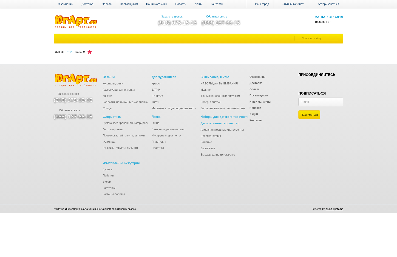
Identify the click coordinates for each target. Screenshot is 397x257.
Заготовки (109, 188)
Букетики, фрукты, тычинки (120, 148)
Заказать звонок (171, 16)
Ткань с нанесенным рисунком (220, 96)
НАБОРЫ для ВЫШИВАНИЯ (219, 83)
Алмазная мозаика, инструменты (222, 129)
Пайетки (108, 175)
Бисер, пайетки (211, 102)
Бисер (107, 181)
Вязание (109, 77)
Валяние (206, 142)
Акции (198, 4)
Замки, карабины (114, 194)
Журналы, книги (113, 83)
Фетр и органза (113, 129)
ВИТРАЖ (157, 96)
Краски (156, 83)
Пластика (158, 148)
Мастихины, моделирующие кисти (174, 108)
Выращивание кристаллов (218, 154)
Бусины (108, 169)
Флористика (112, 116)
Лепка (156, 116)
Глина (155, 123)
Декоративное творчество (220, 123)
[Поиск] (298, 38)
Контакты (217, 4)
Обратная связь (216, 16)
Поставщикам (129, 4)
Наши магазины (156, 4)
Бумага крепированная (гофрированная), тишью (134, 123)
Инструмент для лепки (166, 135)
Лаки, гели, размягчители (168, 129)
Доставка (88, 4)
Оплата (107, 4)
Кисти (155, 102)
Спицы (107, 108)
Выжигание (208, 148)
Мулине (206, 89)
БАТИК (156, 89)
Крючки (107, 96)
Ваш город (262, 4)
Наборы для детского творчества (225, 116)
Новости (180, 4)
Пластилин (159, 141)
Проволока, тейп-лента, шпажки (124, 135)
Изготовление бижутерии (121, 163)
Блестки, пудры (211, 136)
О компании (65, 4)
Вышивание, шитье (215, 77)
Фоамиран (109, 141)
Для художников (164, 77)
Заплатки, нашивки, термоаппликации (128, 102)
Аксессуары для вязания (119, 89)
